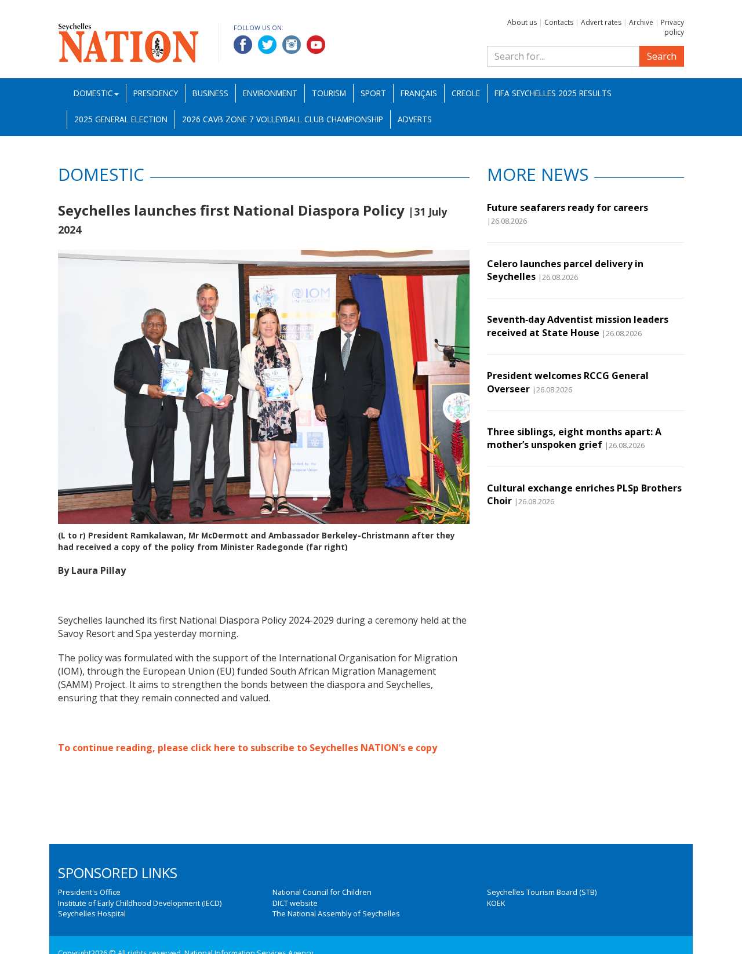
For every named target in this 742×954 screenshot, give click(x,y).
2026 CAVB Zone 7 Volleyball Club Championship (282, 119)
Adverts (415, 119)
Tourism (329, 93)
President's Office (89, 892)
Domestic (93, 93)
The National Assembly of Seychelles (336, 913)
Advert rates (601, 22)
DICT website (295, 903)
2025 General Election (121, 119)
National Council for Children (322, 892)
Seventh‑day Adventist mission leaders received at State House (577, 325)
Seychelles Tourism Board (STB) (541, 892)
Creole (466, 93)
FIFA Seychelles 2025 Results (553, 93)
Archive (641, 22)
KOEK (496, 903)
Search (661, 56)
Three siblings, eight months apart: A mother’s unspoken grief (574, 438)
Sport (373, 93)
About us (522, 22)
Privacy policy (672, 27)
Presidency (155, 93)
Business (210, 93)
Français (419, 93)
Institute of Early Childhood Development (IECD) (139, 903)
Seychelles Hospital (92, 913)
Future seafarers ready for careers (567, 207)
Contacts (558, 22)
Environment (270, 93)
